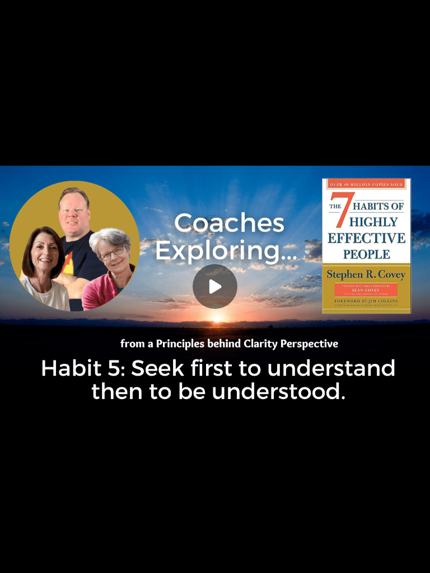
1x (392, 553)
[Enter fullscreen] (414, 557)
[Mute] (105, 557)
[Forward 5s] (83, 557)
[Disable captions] (325, 557)
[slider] (215, 541)
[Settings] (369, 557)
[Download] (347, 557)
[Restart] (15, 557)
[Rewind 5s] (38, 557)
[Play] (60, 557)
